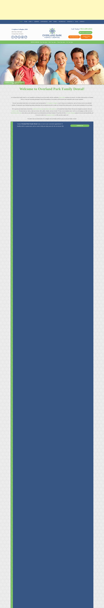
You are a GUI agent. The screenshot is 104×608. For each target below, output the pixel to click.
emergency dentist (50, 115)
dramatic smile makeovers (51, 109)
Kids (50, 21)
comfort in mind (14, 111)
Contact (82, 21)
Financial (70, 21)
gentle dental (62, 97)
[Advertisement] (52, 10)
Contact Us (80, 125)
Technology (62, 21)
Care (30, 21)
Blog (76, 21)
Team (25, 21)
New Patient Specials (74, 36)
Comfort (36, 21)
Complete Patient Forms (86, 37)
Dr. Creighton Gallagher (51, 103)
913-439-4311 (86, 29)
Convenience (44, 21)
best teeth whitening (70, 113)
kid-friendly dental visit (16, 113)
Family (55, 21)
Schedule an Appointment (86, 32)
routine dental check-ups (38, 109)
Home (21, 21)
